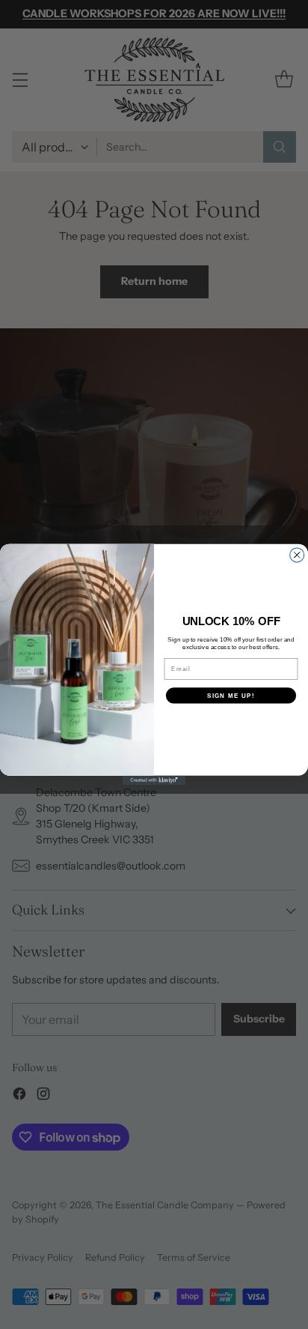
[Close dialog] (297, 555)
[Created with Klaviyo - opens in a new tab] (154, 781)
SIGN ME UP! (231, 695)
